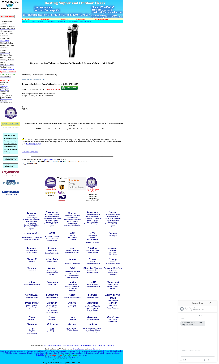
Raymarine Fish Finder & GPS (46, 21)
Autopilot (20, 351)
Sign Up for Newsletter (10, 124)
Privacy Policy (63, 357)
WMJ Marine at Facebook (52, 345)
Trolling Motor (109, 353)
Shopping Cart (73, 357)
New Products (83, 355)
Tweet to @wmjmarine (30, 152)
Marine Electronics (94, 349)
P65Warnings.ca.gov (33, 144)
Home (23, 21)
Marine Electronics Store (106, 345)
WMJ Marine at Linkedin (71, 345)
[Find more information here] (197, 331)
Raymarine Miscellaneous (83, 21)
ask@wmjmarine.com (49, 160)
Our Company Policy (51, 357)
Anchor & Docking (10, 351)
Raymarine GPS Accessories (65, 21)
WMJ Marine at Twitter (88, 345)
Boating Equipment (79, 349)
